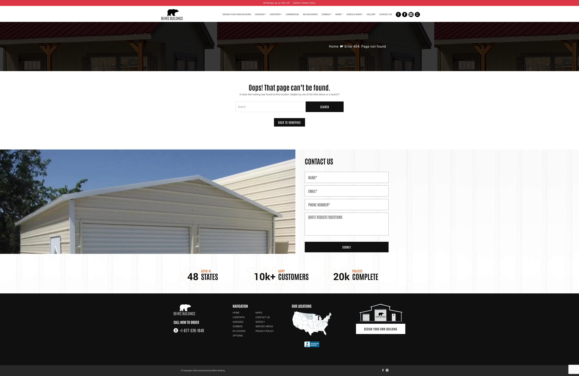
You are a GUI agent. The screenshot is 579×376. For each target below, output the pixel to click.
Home (334, 46)
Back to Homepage (289, 122)
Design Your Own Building (380, 329)
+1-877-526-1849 (417, 14)
